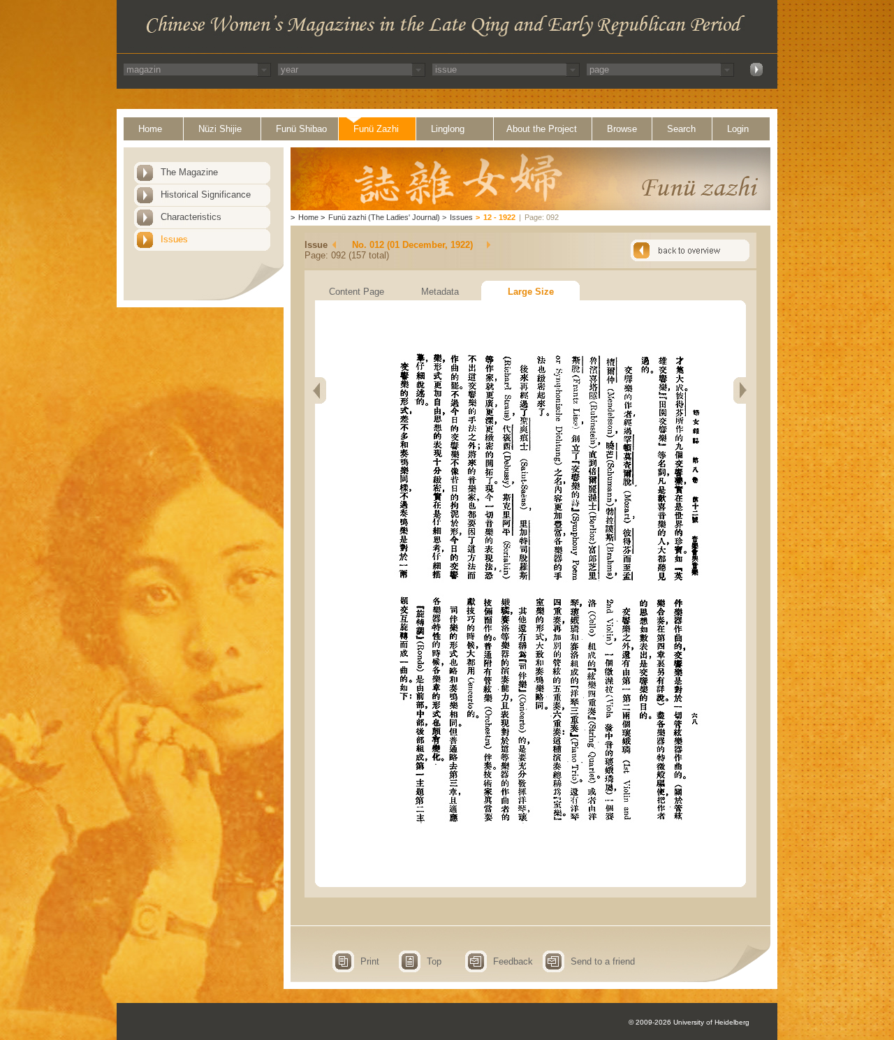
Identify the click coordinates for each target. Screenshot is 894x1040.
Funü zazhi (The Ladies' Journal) (384, 217)
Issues (174, 239)
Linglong (447, 129)
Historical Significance (206, 194)
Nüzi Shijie (220, 129)
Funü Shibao (301, 129)
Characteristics (191, 217)
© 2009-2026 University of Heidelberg (689, 1022)
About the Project (541, 129)
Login (738, 129)
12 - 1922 (499, 217)
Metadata (440, 291)
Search (681, 129)
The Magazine (189, 172)
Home (150, 129)
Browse (622, 129)
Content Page (356, 291)
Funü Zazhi (376, 129)
